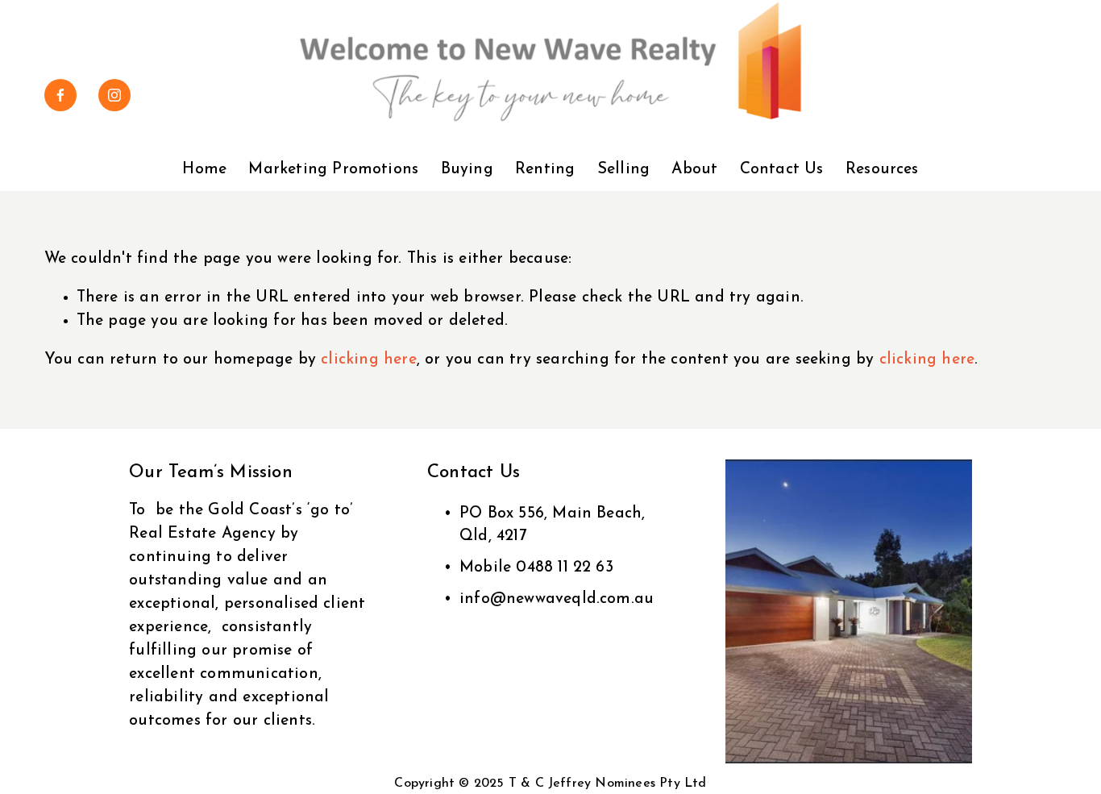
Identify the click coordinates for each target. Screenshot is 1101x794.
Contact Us (782, 169)
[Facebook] (60, 95)
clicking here (369, 360)
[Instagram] (114, 95)
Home (204, 169)
